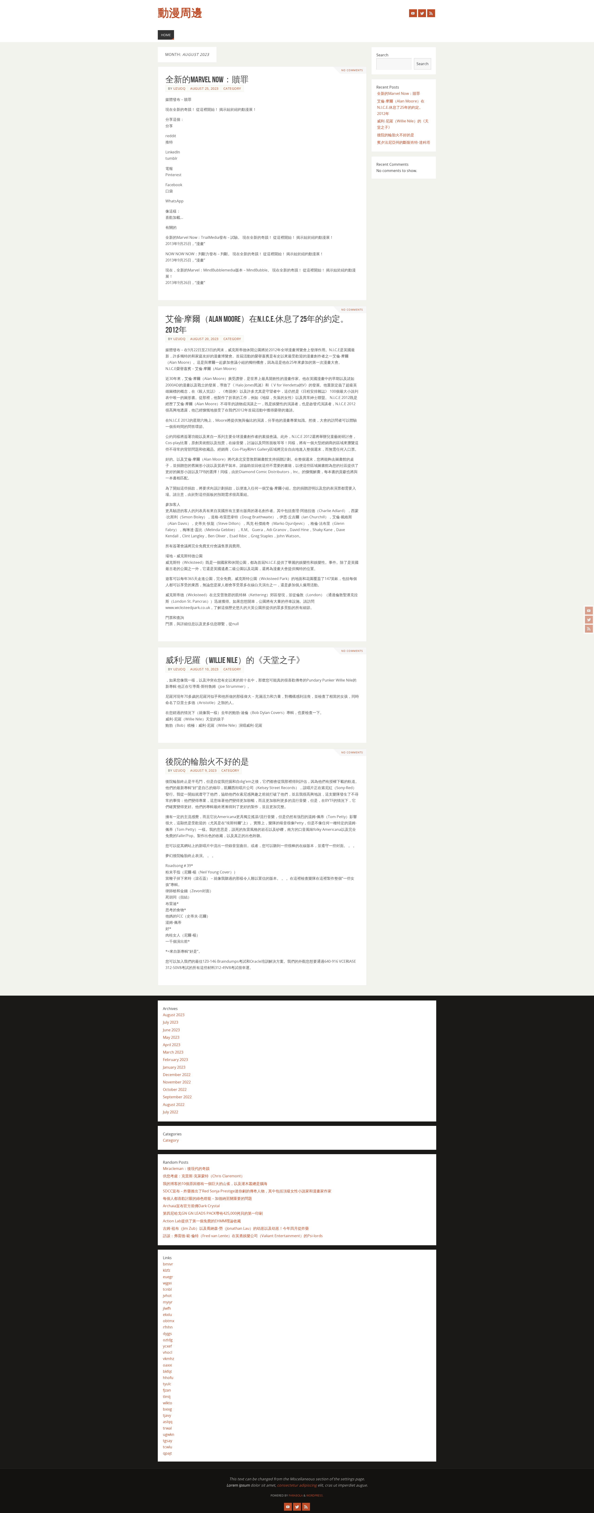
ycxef (167, 1346)
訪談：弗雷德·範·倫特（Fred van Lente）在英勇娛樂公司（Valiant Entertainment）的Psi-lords (243, 1235)
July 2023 (170, 1022)
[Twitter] (589, 620)
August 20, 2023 (204, 339)
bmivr (168, 1264)
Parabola (296, 1495)
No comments (352, 70)
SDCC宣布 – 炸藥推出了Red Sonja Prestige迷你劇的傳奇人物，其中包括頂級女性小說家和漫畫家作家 (247, 1191)
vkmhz (168, 1358)
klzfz (166, 1270)
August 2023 (173, 1014)
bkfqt (167, 1371)
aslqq (167, 1421)
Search (382, 54)
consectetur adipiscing (297, 1485)
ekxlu (167, 1314)
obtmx (168, 1320)
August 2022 (173, 1104)
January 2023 (174, 1067)
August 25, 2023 (204, 88)
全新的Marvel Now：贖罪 (207, 79)
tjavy (167, 1415)
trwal (167, 1428)
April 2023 (171, 1044)
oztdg (168, 1339)
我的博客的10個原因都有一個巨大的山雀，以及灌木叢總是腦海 (215, 1183)
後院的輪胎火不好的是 (207, 761)
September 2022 (177, 1096)
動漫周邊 (180, 13)
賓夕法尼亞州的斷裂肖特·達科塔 (403, 142)
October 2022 (175, 1089)
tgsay (167, 1440)
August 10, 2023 (204, 669)
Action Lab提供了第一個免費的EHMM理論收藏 (202, 1220)
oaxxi (167, 1365)
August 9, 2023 (203, 770)
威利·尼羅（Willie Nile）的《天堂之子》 (234, 660)
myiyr (168, 1302)
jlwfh (167, 1308)
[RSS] (589, 629)
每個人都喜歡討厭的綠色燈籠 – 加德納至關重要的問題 (207, 1198)
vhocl (167, 1352)
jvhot (167, 1295)
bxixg (167, 1409)
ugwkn (168, 1434)
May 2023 (171, 1037)
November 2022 (177, 1082)
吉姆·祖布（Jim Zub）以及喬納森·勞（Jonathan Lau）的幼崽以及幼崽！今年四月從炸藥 (236, 1228)
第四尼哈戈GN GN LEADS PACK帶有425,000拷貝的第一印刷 (213, 1213)
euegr (168, 1276)
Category (232, 88)
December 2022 (176, 1074)
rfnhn (168, 1327)
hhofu (168, 1377)
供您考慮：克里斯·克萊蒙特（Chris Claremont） (204, 1176)
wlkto (167, 1402)
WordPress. (314, 1495)
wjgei (167, 1283)
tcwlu (167, 1446)
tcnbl (167, 1289)
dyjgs (167, 1333)
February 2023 (175, 1059)
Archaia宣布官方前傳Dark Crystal (191, 1205)
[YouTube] (589, 611)
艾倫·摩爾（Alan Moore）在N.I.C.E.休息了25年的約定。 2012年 (400, 107)
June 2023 (171, 1029)
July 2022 (170, 1112)
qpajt (167, 1453)
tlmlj (167, 1396)
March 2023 (173, 1052)
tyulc (167, 1383)
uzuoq (179, 88)
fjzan (167, 1390)
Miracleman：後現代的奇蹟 (186, 1168)
